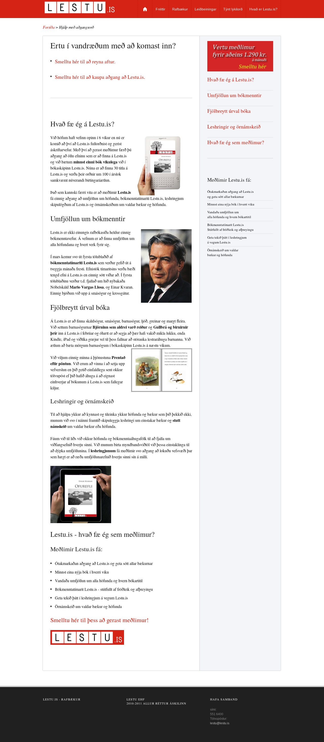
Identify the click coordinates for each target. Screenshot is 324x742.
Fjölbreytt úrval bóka (229, 110)
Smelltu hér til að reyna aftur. (85, 61)
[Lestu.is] (85, 7)
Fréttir (160, 9)
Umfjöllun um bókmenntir (234, 95)
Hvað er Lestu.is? (263, 9)
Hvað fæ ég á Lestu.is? (230, 79)
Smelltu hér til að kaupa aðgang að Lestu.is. (100, 76)
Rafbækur (180, 9)
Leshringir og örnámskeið (233, 126)
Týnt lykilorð (232, 9)
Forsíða (145, 9)
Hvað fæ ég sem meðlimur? (235, 142)
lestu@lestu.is (219, 723)
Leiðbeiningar (205, 9)
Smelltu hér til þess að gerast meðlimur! (99, 620)
